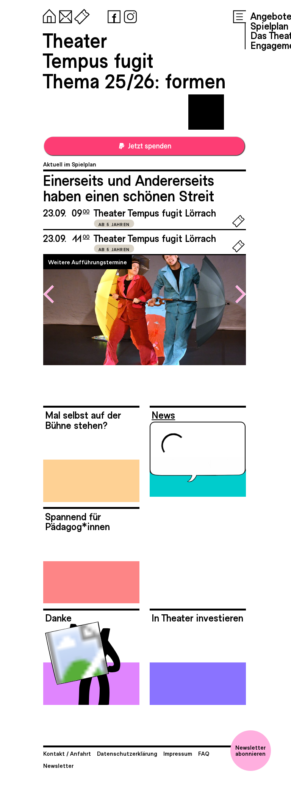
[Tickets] (80, 15)
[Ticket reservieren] (238, 225)
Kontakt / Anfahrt (67, 753)
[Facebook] (112, 15)
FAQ (203, 753)
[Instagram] (128, 15)
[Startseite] (47, 15)
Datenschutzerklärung (127, 753)
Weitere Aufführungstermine (87, 261)
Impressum (177, 753)
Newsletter (58, 765)
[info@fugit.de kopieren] (64, 15)
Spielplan (269, 25)
